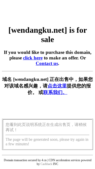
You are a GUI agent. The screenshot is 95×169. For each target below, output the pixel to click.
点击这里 (57, 85)
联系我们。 (55, 92)
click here (33, 57)
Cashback (46, 164)
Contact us (47, 63)
